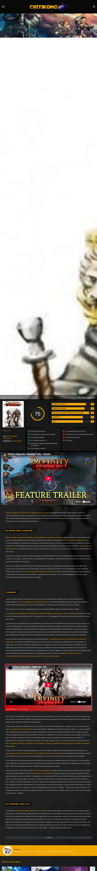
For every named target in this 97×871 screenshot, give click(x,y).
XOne (9, 430)
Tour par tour (7, 438)
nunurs (16, 849)
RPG (8, 436)
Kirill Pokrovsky (21, 709)
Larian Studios (17, 441)
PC (3, 430)
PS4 (6, 430)
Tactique (14, 436)
